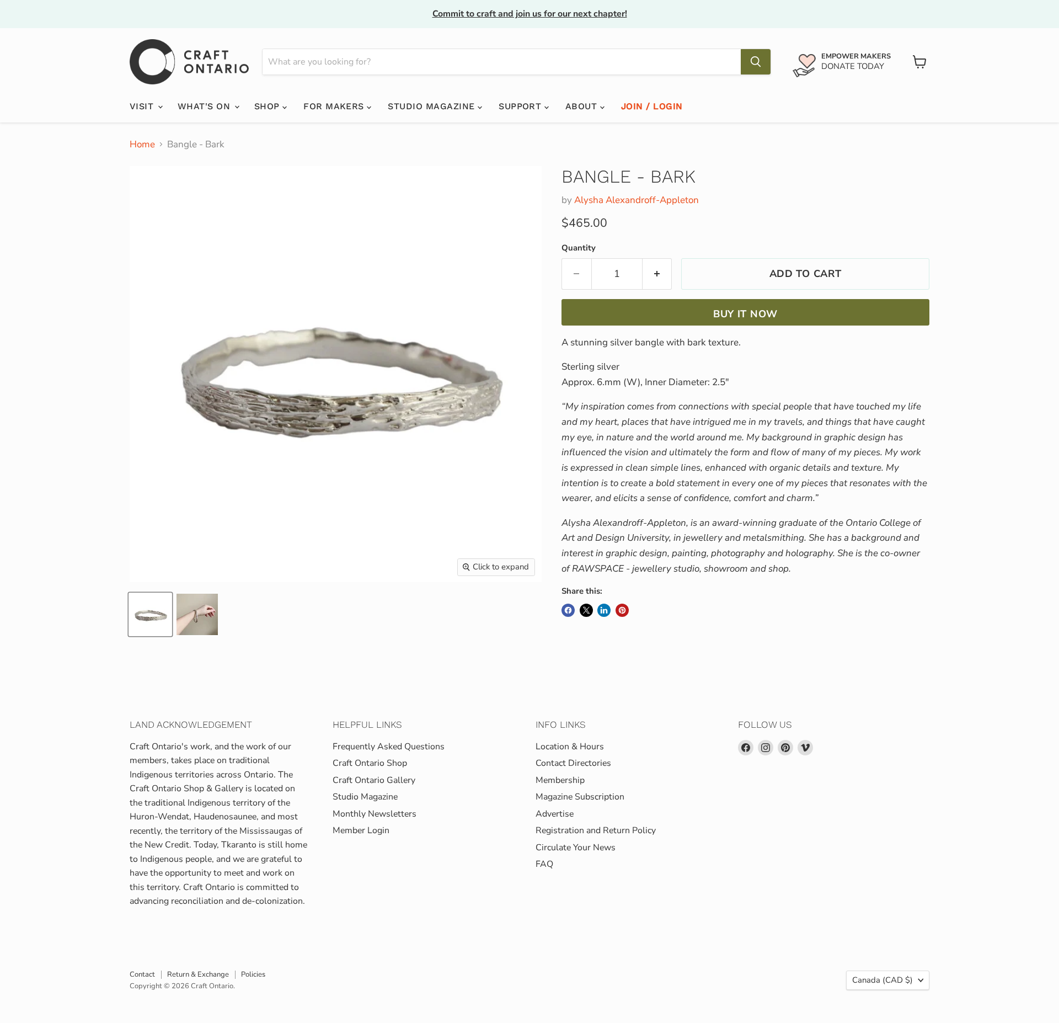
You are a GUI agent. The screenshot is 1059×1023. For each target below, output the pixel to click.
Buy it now (745, 314)
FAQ (544, 864)
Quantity (578, 248)
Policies (253, 974)
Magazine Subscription (580, 797)
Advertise (555, 814)
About (582, 106)
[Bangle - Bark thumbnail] (150, 614)
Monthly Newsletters (374, 814)
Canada (882, 979)
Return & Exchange (198, 974)
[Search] (756, 61)
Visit (143, 106)
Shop (268, 106)
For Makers (335, 106)
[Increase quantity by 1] (657, 274)
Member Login (361, 830)
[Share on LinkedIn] (604, 610)
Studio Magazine (433, 106)
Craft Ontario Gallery (374, 780)
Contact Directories (573, 763)
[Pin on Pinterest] (622, 610)
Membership (560, 780)
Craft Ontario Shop (370, 763)
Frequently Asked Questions (389, 746)
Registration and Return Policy (596, 830)
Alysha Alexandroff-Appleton (636, 200)
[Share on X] (586, 610)
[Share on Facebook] (568, 610)
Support (521, 106)
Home (142, 144)
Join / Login (652, 106)
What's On (205, 106)
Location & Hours (570, 746)
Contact (142, 974)
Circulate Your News (576, 847)
